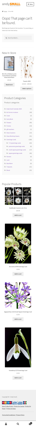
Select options (26, 88)
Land (7, 160)
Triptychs (9, 167)
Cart (27, 422)
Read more (9, 85)
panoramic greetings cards (17, 146)
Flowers (8, 122)
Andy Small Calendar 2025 (14, 109)
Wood (8, 170)
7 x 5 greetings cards (15, 143)
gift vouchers (10, 129)
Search (18, 424)
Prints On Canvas (19, 406)
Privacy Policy (20, 415)
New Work (9, 163)
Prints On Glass (11, 408)
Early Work (9, 119)
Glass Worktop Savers (12, 136)
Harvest (8, 156)
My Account (6, 424)
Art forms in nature (12, 112)
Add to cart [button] (18, 215)
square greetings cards (15, 153)
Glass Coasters (10, 133)
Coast (8, 116)
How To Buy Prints (7, 406)
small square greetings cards (17, 150)
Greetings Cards (11, 139)
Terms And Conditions (8, 415)
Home (5, 11)
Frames (8, 126)
